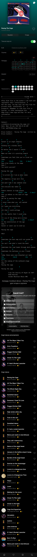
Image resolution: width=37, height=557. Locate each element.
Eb (18, 89)
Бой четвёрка (10, 308)
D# (15, 89)
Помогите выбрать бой (19, 47)
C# (29, 86)
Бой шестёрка (10, 301)
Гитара (27, 35)
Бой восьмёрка (11, 304)
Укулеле (10, 35)
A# (18, 86)
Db (32, 86)
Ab (12, 86)
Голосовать (13, 326)
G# (13, 91)
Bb (21, 86)
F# (26, 89)
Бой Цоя (9, 311)
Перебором (10, 318)
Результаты (24, 326)
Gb (29, 89)
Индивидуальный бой (13, 321)
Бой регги (9, 314)
